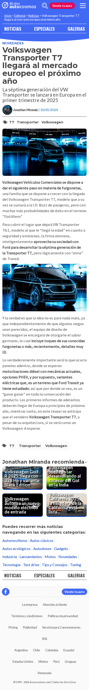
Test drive (31, 564)
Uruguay (70, 661)
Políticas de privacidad (63, 616)
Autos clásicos (41, 540)
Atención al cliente (55, 604)
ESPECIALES (44, 28)
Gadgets (61, 548)
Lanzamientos (30, 556)
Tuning (75, 564)
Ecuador (69, 650)
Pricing (13, 627)
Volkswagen (52, 122)
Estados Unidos (23, 661)
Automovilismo (14, 540)
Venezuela (44, 673)
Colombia (51, 650)
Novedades (12, 43)
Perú (56, 661)
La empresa (29, 604)
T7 (11, 122)
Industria (9, 556)
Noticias (33, 16)
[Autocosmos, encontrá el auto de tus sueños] (19, 5)
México (43, 661)
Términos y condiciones (26, 616)
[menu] (83, 6)
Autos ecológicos (16, 548)
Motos (50, 556)
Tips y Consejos (54, 564)
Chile (36, 650)
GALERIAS (76, 28)
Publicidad (30, 627)
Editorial (19, 16)
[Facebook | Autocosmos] (5, 592)
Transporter (28, 122)
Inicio (7, 16)
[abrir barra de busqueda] (45, 6)
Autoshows (42, 548)
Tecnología (11, 564)
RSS (44, 639)
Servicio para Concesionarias (61, 627)
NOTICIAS (12, 28)
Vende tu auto (62, 6)
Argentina (21, 650)
